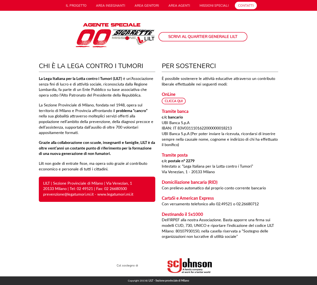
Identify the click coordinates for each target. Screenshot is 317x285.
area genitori (147, 5)
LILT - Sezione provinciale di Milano (169, 280)
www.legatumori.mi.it (115, 194)
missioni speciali (214, 5)
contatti (246, 5)
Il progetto (76, 5)
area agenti (179, 5)
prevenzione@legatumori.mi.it (68, 194)
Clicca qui (174, 101)
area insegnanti (110, 5)
